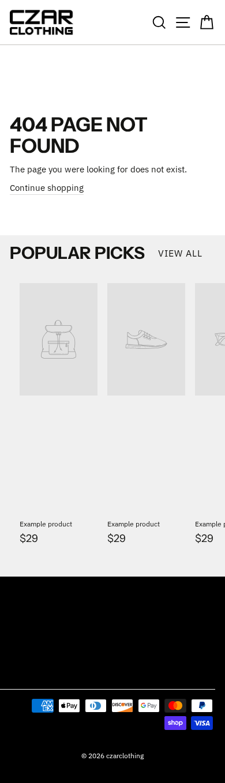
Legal (20, 674)
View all (180, 253)
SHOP (19, 590)
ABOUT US (26, 646)
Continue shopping (47, 187)
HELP (18, 617)
